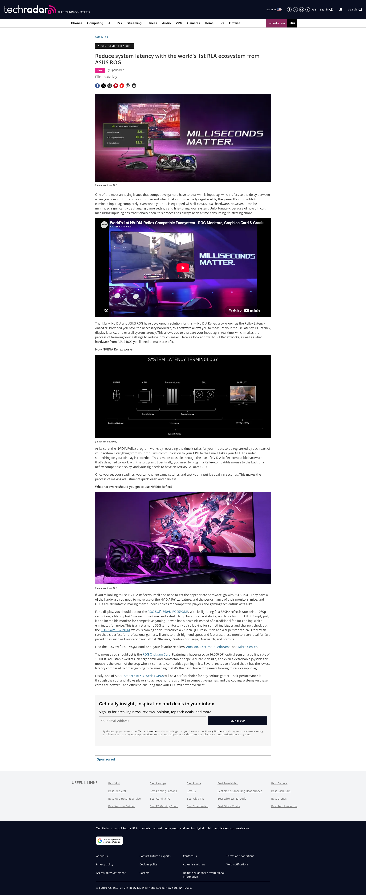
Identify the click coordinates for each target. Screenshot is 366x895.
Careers (144, 873)
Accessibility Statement (111, 873)
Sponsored (117, 70)
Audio (166, 23)
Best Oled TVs (195, 798)
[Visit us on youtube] (301, 9)
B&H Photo (208, 647)
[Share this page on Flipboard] (122, 85)
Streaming (134, 23)
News (100, 70)
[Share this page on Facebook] (97, 85)
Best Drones (279, 798)
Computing (95, 23)
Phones (76, 23)
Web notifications (237, 864)
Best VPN (114, 783)
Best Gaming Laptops (163, 791)
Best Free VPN (117, 791)
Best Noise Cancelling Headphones (240, 791)
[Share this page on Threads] (128, 85)
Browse (234, 23)
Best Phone (194, 783)
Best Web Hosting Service (124, 798)
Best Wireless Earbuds (232, 798)
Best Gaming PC (160, 798)
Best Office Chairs (229, 806)
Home (209, 23)
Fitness (152, 23)
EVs (221, 23)
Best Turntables (228, 783)
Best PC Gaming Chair (164, 806)
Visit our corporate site (234, 828)
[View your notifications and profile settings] (341, 9)
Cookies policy (148, 864)
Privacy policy (104, 864)
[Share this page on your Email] (134, 85)
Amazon (192, 647)
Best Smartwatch (197, 806)
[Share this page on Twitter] (103, 85)
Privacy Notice (213, 731)
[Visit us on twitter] (295, 9)
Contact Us (190, 856)
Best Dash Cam (281, 791)
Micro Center (247, 647)
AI (109, 23)
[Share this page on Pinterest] (115, 85)
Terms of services (148, 731)
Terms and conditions (240, 856)
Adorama (223, 647)
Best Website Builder (121, 806)
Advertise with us (194, 864)
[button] (355, 9)
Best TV (191, 791)
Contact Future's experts (155, 856)
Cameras (193, 23)
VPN (179, 23)
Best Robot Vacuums (284, 806)
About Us (102, 856)
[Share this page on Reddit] (109, 85)
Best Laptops (158, 783)
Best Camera (279, 783)
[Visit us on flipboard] (307, 9)
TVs (119, 23)
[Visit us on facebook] (289, 9)
